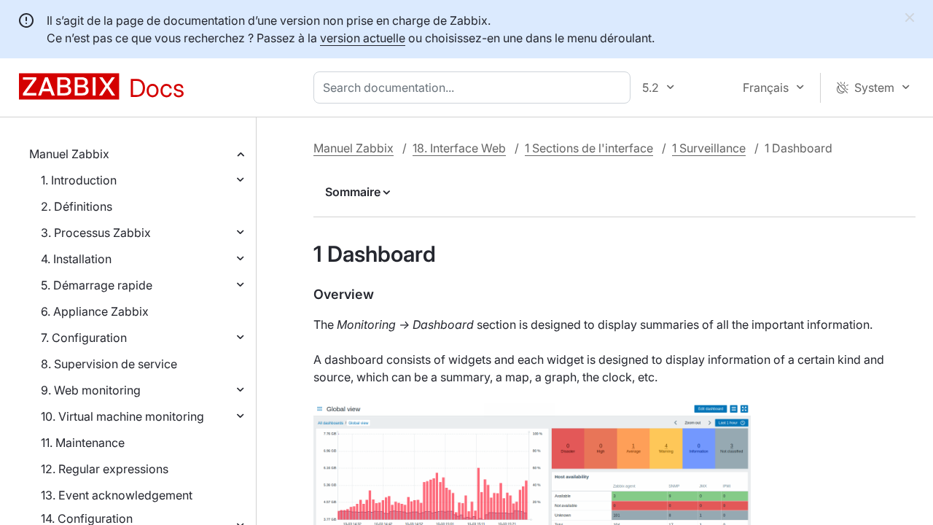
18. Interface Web (459, 148)
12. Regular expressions (104, 469)
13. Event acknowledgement (116, 495)
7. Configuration (84, 337)
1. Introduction (79, 180)
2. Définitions (76, 206)
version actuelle (362, 38)
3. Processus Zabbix (96, 232)
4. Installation (76, 259)
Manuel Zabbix (69, 154)
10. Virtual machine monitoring (122, 416)
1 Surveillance (709, 148)
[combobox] (474, 87)
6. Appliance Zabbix (95, 311)
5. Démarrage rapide (96, 285)
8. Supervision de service (109, 364)
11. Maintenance (83, 442)
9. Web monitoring (91, 390)
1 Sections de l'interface (589, 148)
